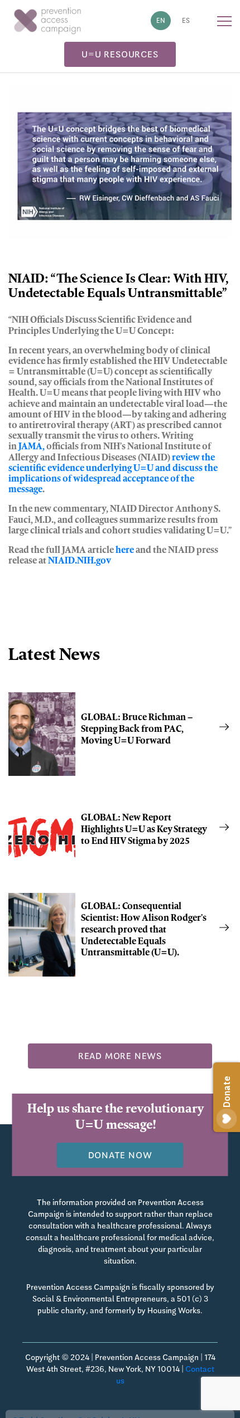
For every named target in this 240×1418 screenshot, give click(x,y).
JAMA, (31, 447)
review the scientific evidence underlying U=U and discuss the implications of (113, 469)
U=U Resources (119, 54)
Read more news (120, 1056)
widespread (97, 479)
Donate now (120, 1155)
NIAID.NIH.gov (80, 561)
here (125, 550)
